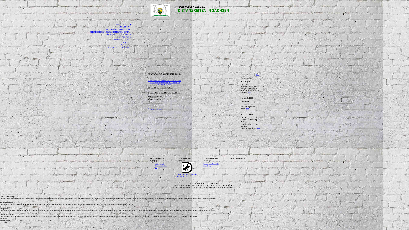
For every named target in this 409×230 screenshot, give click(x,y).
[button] (108, 218)
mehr (249, 92)
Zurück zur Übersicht (155, 109)
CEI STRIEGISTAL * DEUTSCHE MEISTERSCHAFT (109, 32)
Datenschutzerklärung (118, 47)
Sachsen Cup (123, 37)
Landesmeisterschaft (119, 40)
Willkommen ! (122, 24)
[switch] (1, 201)
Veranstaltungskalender (117, 29)
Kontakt (126, 42)
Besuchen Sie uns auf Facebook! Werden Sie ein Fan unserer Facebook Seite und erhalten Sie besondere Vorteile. (164, 83)
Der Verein (124, 27)
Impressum (125, 45)
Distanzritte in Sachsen (117, 34)
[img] (160, 10)
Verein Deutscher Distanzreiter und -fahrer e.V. (187, 175)
